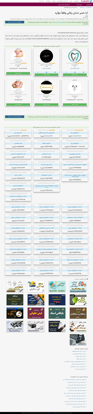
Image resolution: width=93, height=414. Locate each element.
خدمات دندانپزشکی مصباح (46, 260)
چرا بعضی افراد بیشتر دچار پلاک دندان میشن (75, 396)
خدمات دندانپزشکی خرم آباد (46, 207)
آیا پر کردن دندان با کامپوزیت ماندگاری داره (75, 404)
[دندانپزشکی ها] (83, 72)
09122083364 (46, 69)
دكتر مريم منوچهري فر (75, 154)
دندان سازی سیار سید (46, 165)
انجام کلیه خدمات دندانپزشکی (75, 217)
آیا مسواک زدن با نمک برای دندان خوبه (76, 382)
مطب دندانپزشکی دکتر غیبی (18, 154)
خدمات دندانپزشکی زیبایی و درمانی (18, 239)
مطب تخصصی (18, 143)
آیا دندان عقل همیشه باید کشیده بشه (77, 399)
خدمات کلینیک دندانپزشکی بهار (75, 249)
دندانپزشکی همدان (18, 186)
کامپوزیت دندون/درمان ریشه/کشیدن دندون (74, 165)
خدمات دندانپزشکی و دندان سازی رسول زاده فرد (46, 186)
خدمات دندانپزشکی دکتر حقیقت (74, 260)
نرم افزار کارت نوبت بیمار (80, 369)
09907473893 (74, 69)
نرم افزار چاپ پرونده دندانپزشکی (78, 364)
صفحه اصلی (76, 1)
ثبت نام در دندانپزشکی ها (62, 1)
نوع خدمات (79, 5)
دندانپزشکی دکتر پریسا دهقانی (46, 133)
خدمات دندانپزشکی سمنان (75, 270)
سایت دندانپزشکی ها (49, 413)
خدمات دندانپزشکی (46, 175)
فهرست (53, 1)
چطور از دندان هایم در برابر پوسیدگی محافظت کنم (74, 379)
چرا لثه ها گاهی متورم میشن (79, 407)
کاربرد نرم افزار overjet (80, 356)
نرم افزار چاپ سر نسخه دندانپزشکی (78, 367)
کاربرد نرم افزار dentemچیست (78, 354)
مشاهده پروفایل (75, 75)
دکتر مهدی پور (18, 133)
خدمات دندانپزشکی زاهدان (18, 260)
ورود (71, 1)
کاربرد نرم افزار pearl (81, 359)
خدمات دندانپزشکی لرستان (75, 207)
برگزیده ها (48, 1)
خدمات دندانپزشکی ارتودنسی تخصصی (46, 249)
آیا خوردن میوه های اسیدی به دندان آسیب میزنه (74, 393)
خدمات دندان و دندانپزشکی (46, 228)
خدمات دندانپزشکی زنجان (46, 270)
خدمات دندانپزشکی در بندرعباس (18, 196)
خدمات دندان (18, 175)
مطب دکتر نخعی (46, 154)
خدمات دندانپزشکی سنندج (47, 239)
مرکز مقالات (82, 7)
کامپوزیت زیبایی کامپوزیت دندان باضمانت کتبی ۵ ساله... (75, 176)
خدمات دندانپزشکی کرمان (18, 228)
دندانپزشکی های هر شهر (64, 5)
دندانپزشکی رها (75, 133)
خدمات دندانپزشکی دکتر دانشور (18, 249)
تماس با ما (41, 1)
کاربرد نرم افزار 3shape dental (78, 351)
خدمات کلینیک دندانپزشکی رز (74, 239)
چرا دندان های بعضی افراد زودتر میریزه (76, 385)
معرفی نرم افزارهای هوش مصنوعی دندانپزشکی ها (75, 361)
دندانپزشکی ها (89, 5)
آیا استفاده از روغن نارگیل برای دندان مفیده (75, 388)
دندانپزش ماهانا (47, 143)
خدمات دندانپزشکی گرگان (18, 207)
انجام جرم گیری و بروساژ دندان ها (18, 165)
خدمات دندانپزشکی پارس (74, 228)
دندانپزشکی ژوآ (75, 143)
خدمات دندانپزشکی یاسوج (46, 217)
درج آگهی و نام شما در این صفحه (60, 22)
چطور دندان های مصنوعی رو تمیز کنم (77, 390)
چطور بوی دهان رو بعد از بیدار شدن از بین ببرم (75, 401)
